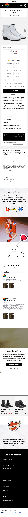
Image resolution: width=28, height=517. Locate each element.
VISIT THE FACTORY (14, 368)
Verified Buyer (11, 275)
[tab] (6, 272)
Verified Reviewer (13, 298)
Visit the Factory (13, 142)
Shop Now (14, 1)
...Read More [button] (8, 312)
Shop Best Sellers (14, 387)
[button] (5, 291)
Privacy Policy (6, 499)
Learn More (14, 364)
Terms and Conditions (8, 500)
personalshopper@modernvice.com (18, 144)
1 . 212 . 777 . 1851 (7, 468)
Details (5, 158)
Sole (14, 213)
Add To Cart (14, 91)
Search (21, 5)
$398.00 (2, 411)
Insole (7, 213)
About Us (5, 490)
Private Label (6, 479)
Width (20, 213)
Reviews (5, 492)
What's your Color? (7, 47)
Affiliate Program (7, 480)
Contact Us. (13, 94)
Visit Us (5, 472)
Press (4, 482)
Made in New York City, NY (9, 142)
